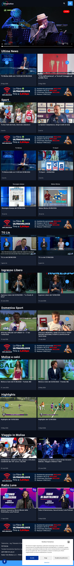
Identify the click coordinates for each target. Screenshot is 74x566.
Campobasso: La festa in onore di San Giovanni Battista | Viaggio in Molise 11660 (54, 460)
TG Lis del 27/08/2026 (46, 257)
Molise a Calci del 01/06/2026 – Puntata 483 (16, 382)
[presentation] (6, 58)
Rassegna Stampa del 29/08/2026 (13, 208)
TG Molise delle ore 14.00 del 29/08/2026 (16, 76)
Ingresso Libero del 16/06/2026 (49, 295)
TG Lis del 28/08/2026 (8, 257)
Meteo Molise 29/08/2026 (47, 208)
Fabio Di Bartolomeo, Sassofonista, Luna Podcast (55, 510)
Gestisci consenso (4, 561)
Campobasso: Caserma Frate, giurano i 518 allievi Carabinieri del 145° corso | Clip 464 (18, 460)
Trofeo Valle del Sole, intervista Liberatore (15, 125)
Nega (45, 558)
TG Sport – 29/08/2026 (47, 172)
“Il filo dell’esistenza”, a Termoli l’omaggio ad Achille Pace (55, 77)
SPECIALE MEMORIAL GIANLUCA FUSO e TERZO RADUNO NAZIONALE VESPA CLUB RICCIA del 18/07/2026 (54, 334)
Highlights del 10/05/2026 (10, 419)
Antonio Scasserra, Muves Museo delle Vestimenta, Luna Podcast (14, 511)
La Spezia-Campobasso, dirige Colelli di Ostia (54, 125)
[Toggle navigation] (70, 3)
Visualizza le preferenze (61, 558)
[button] (68, 542)
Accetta (32, 558)
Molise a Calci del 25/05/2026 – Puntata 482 (53, 382)
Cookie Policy (46, 562)
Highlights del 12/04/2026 (47, 419)
